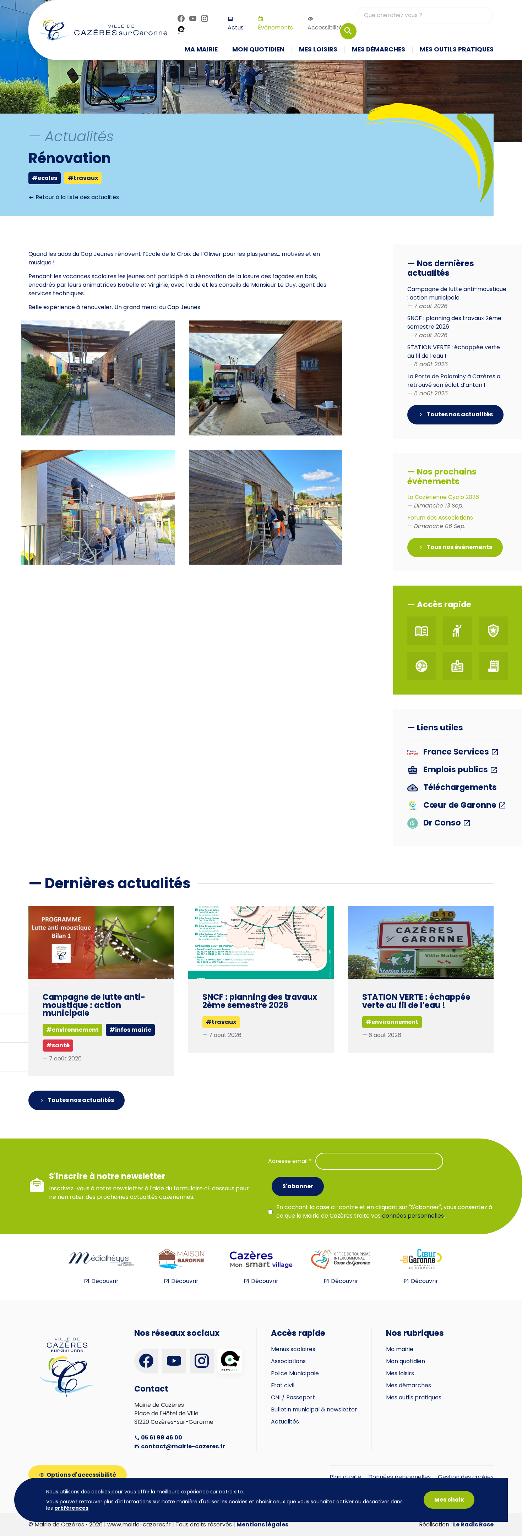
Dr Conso (442, 823)
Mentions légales (262, 1524)
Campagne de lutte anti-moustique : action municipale (456, 297)
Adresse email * (290, 1161)
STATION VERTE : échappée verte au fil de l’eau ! (416, 1000)
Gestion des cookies (466, 1477)
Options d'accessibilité (81, 1475)
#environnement (392, 1022)
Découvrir (105, 1281)
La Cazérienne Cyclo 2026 (443, 501)
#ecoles (44, 178)
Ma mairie (399, 1349)
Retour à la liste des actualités (76, 197)
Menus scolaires (293, 1349)
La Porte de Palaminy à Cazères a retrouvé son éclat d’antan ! (453, 384)
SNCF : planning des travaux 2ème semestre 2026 (259, 1000)
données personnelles (413, 1216)
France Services (456, 752)
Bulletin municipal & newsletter (314, 1409)
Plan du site (345, 1477)
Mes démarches (408, 1385)
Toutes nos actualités (459, 414)
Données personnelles (399, 1477)
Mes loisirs (400, 1373)
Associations (288, 1361)
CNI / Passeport (293, 1397)
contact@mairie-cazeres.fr (182, 1446)
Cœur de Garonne (460, 805)
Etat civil (282, 1385)
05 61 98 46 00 (161, 1437)
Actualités (285, 1421)
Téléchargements (459, 788)
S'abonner (297, 1186)
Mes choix (449, 1500)
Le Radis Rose (473, 1524)
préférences (71, 1508)
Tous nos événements (458, 547)
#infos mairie (130, 1030)
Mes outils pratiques (413, 1397)
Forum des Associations (440, 522)
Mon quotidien (405, 1361)
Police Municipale (295, 1373)
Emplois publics (456, 770)
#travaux (83, 178)
